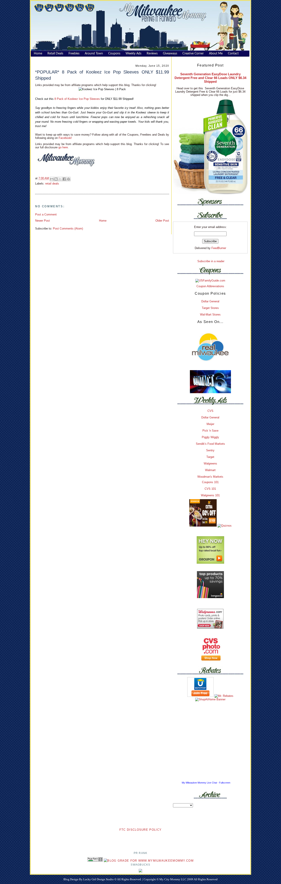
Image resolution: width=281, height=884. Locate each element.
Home (102, 220)
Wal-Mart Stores (210, 314)
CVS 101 (210, 488)
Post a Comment (46, 214)
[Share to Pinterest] (68, 179)
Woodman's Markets (210, 476)
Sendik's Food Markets (210, 443)
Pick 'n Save (210, 430)
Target (210, 457)
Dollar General (210, 301)
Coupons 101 (210, 482)
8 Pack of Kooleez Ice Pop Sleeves (77, 98)
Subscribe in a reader (210, 261)
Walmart (210, 470)
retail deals (52, 183)
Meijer (210, 424)
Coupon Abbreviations (210, 286)
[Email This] (52, 179)
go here (63, 147)
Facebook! (65, 138)
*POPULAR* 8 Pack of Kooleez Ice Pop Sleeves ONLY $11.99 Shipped (102, 75)
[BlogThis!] (56, 179)
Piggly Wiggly (210, 437)
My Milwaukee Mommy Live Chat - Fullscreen (206, 782)
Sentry (210, 450)
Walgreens (210, 463)
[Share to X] (60, 179)
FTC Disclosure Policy (140, 829)
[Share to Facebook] (64, 179)
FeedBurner (218, 248)
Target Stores (210, 308)
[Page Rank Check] (95, 860)
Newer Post (42, 220)
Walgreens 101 (210, 495)
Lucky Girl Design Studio (98, 879)
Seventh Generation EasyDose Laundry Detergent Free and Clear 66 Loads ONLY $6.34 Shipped (210, 77)
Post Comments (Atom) (68, 228)
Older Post (162, 220)
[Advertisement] (140, 838)
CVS (210, 410)
